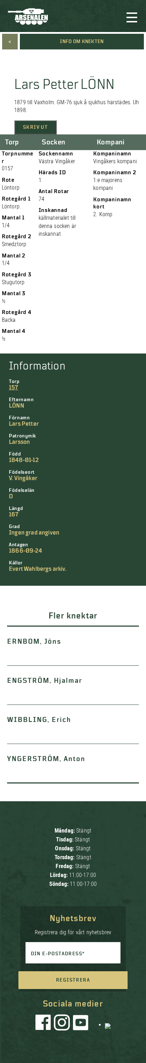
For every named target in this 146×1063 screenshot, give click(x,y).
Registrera (73, 980)
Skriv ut (35, 127)
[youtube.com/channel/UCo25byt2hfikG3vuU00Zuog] (81, 1024)
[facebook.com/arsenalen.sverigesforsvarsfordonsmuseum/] (44, 1024)
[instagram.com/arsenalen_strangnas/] (62, 1024)
